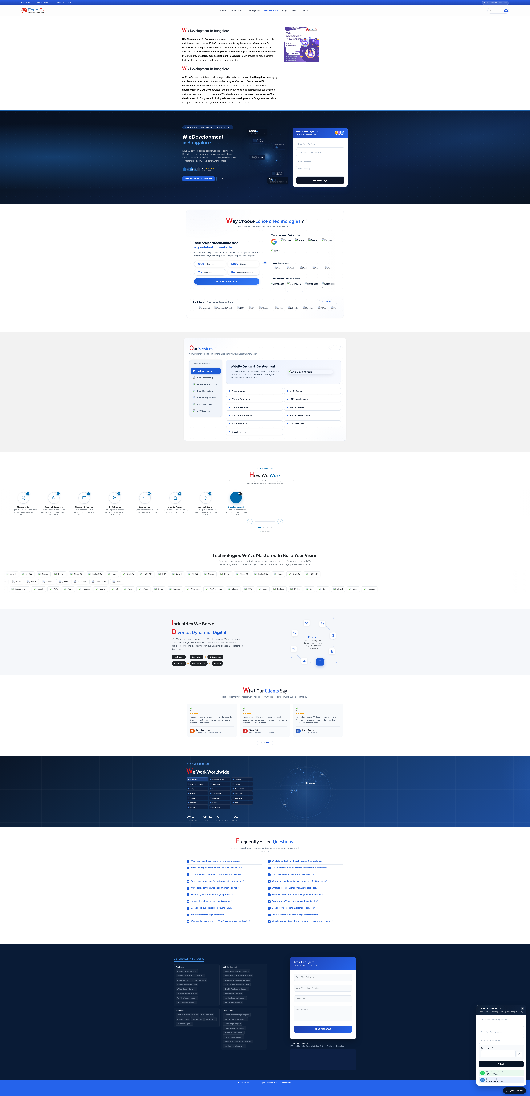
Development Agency (184, 1024)
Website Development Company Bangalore (191, 980)
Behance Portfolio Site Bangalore (235, 1019)
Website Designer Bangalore (186, 971)
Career (294, 10)
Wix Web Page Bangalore (233, 1002)
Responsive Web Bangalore (234, 1032)
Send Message (320, 180)
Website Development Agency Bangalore (238, 975)
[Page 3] (267, 527)
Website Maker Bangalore (233, 993)
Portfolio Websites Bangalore (186, 998)
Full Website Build (207, 1015)
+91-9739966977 (41, 3)
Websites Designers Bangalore (235, 998)
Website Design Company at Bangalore (190, 975)
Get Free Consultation (227, 281)
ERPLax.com (270, 10)
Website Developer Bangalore (187, 984)
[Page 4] (271, 527)
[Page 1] (259, 527)
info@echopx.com (63, 3)
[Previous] (255, 743)
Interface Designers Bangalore (187, 1015)
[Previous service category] (331, 347)
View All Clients (328, 302)
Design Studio (210, 1019)
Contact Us (307, 10)
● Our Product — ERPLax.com (495, 3)
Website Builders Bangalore (186, 989)
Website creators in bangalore (235, 1046)
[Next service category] (338, 347)
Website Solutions (183, 1019)
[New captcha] (519, 1054)
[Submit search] (506, 10)
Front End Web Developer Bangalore (237, 984)
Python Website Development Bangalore (238, 1041)
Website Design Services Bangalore (237, 971)
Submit (501, 1064)
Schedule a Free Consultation (198, 178)
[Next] (274, 743)
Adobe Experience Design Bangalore (237, 1015)
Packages (253, 10)
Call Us (222, 178)
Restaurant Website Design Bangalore (237, 980)
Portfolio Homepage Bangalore (235, 1028)
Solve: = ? (487, 1048)
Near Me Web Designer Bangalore (236, 989)
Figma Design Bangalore (233, 1024)
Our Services (236, 10)
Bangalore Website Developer (187, 993)
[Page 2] (263, 527)
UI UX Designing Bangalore (186, 1002)
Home (223, 10)
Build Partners (197, 1019)
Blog (284, 10)
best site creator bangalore (234, 1037)
